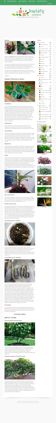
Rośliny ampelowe (44, 44)
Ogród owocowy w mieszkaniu (43, 66)
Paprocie (42, 63)
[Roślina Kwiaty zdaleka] (28, 11)
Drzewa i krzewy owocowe (46, 92)
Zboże (42, 101)
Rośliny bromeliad (44, 48)
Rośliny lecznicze (44, 109)
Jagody (42, 94)
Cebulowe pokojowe (45, 57)
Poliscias (44, 143)
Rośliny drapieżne (44, 71)
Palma (42, 61)
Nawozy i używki (44, 118)
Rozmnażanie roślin (45, 114)
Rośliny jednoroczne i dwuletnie (43, 80)
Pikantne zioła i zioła (45, 98)
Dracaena (44, 132)
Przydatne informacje (42, 1)
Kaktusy (42, 55)
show (8, 75)
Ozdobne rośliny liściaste (46, 50)
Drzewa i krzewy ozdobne (46, 90)
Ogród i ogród (32, 1)
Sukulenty (43, 69)
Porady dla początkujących (46, 116)
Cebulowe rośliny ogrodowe (43, 83)
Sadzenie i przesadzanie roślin (44, 112)
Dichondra (44, 175)
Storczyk (42, 59)
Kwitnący (43, 73)
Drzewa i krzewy (44, 52)
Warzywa (43, 96)
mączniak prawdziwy (44, 196)
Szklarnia (43, 103)
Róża (42, 86)
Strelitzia (44, 207)
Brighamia (44, 154)
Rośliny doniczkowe (11, 1)
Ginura (44, 164)
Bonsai (42, 46)
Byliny (42, 77)
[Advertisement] (28, 27)
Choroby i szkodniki (44, 107)
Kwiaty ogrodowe (22, 1)
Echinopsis (44, 185)
